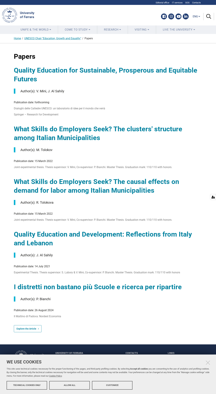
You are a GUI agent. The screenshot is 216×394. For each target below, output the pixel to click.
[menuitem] (36, 29)
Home (17, 38)
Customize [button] (112, 385)
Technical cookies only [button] (26, 385)
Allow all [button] (69, 385)
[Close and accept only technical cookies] (208, 362)
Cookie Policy (55, 376)
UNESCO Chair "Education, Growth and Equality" (52, 38)
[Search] (209, 16)
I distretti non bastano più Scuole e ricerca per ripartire (98, 287)
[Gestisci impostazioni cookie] (213, 197)
